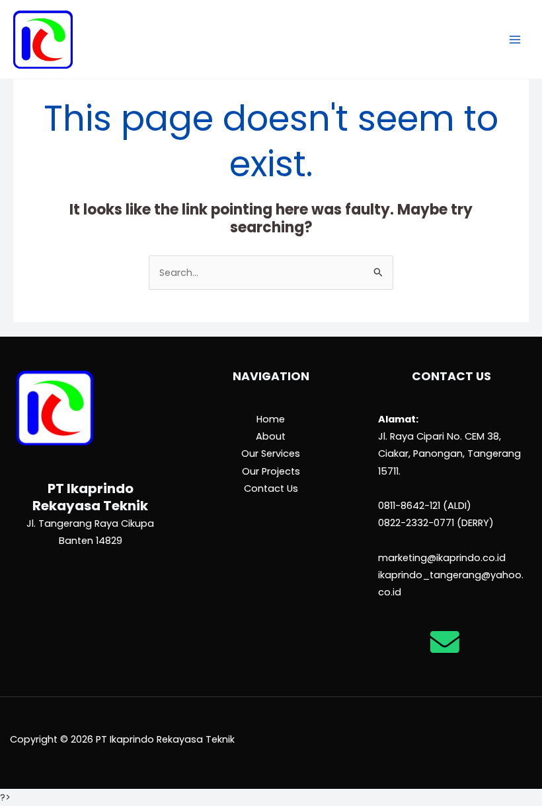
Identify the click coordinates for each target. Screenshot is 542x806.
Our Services (270, 453)
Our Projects (271, 471)
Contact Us (271, 488)
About (271, 436)
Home (270, 419)
